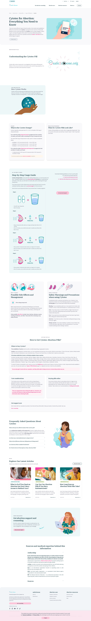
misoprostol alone (24, 134)
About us (72, 5)
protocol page (30, 186)
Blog (67, 598)
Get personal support (62, 192)
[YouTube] (14, 608)
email (33, 34)
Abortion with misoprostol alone (71, 177)
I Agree (45, 617)
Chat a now (13, 39)
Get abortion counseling (40, 5)
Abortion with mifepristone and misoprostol (69, 179)
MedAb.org (40, 364)
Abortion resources (62, 5)
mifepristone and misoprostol (27, 148)
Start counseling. (14, 408)
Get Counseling (20, 603)
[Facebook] (9, 608)
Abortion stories (69, 596)
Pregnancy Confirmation (54, 594)
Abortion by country (70, 594)
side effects (20, 314)
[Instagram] (12, 608)
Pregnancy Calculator (53, 596)
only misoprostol (31, 179)
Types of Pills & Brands (32, 366)
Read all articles (77, 463)
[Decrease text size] (62, 1)
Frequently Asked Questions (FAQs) (55, 600)
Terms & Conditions (27, 615)
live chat (38, 34)
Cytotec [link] (35, 13)
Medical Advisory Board (46, 560)
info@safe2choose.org (13, 606)
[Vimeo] (17, 608)
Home (10, 13)
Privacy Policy (36, 615)
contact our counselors (27, 156)
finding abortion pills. (74, 386)
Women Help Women (32, 392)
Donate (79, 5)
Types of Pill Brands (28, 13)
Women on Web (22, 392)
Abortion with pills (53, 598)
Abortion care (52, 5)
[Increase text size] (68, 1)
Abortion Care (15, 13)
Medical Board (35, 596)
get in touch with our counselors (25, 369)
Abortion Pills (21, 13)
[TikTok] (20, 608)
